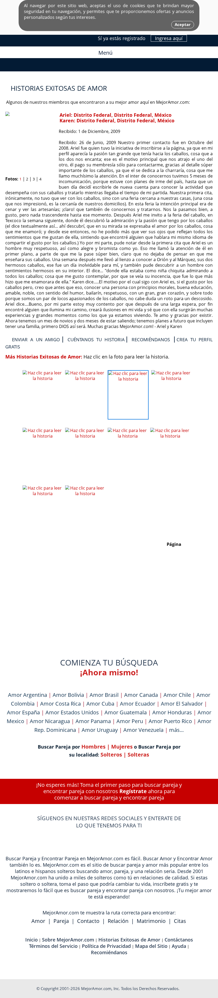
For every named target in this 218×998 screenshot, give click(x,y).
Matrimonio (151, 920)
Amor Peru (129, 721)
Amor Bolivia (68, 694)
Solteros (111, 754)
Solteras (138, 754)
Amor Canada (141, 694)
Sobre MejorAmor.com (68, 939)
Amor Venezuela (143, 729)
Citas (180, 920)
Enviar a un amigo (36, 339)
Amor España (23, 712)
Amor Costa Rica (60, 703)
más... (176, 729)
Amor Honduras (172, 712)
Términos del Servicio (53, 946)
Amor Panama (93, 721)
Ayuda (179, 946)
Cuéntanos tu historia (96, 339)
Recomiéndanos (151, 339)
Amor (38, 920)
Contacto (88, 920)
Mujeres (122, 746)
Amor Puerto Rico (170, 721)
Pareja (61, 920)
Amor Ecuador (137, 703)
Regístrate (133, 791)
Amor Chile (177, 694)
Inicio (31, 939)
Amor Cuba (100, 703)
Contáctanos (179, 939)
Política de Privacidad (106, 946)
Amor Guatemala (125, 712)
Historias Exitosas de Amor (129, 939)
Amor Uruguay (100, 729)
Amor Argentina (27, 694)
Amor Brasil (104, 694)
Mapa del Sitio (151, 946)
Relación (118, 920)
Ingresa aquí (169, 38)
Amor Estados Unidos (72, 712)
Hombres (93, 746)
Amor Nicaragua (50, 721)
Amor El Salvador (182, 703)
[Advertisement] (109, 603)
